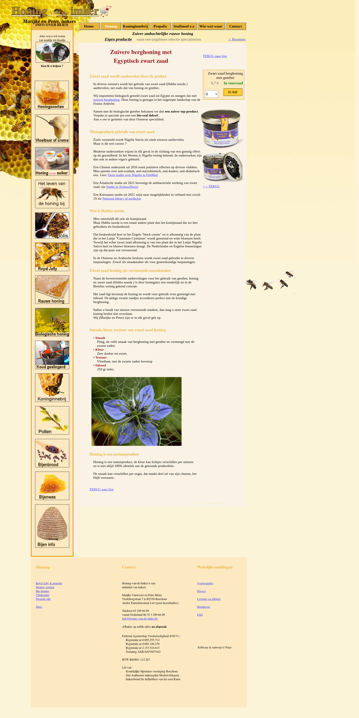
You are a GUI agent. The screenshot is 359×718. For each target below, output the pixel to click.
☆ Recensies (237, 39)
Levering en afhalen (208, 599)
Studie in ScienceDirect (122, 187)
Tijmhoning (43, 595)
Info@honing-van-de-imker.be (140, 618)
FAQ (200, 614)
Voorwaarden (205, 583)
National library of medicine (121, 198)
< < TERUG (211, 186)
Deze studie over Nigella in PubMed (133, 175)
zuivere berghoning (106, 100)
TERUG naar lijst (215, 56)
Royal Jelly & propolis (49, 583)
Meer (39, 607)
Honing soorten (45, 587)
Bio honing (42, 591)
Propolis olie (43, 599)
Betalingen (203, 607)
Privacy (201, 591)
